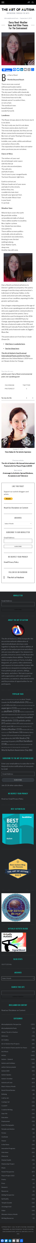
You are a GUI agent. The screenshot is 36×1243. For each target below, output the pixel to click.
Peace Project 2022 (7, 1175)
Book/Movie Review (8, 1090)
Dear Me (28, 726)
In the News (5, 1144)
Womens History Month (9, 1214)
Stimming (16, 747)
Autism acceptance (27, 711)
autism (12, 711)
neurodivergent (25, 735)
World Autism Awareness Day (16, 750)
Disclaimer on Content (17, 1010)
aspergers (9, 708)
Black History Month (8, 1086)
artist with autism (21, 705)
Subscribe (18, 780)
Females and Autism (7, 1129)
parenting (6, 741)
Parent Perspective (7, 1172)
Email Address (9, 538)
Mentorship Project (7, 1164)
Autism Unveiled (6, 1078)
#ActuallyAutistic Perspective (11, 1024)
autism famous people (8, 1067)
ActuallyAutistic (19, 702)
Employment (5, 1121)
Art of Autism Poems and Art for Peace (14, 1047)
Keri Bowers (15, 732)
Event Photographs (7, 1125)
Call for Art (5, 1098)
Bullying (4, 1094)
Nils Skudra (22, 738)
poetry (15, 741)
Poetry (3, 1179)
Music (3, 1168)
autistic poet (6, 374)
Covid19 (4, 1106)
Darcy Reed (16, 374)
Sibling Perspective (7, 1195)
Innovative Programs (8, 1148)
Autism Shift (5, 1071)
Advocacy (4, 1036)
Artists (3, 1055)
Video (3, 1210)
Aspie (19, 708)
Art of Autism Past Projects (10, 1044)
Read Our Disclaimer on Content (16, 508)
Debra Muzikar (11, 729)
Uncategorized (6, 1206)
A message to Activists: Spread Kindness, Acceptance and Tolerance (18, 473)
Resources (4, 1191)
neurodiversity (8, 738)
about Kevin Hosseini (14, 699)
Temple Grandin (6, 1203)
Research (4, 1187)
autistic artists (12, 723)
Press (3, 1183)
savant (18, 744)
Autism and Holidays (8, 1063)
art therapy (30, 705)
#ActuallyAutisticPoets (11, 18)
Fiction (3, 1133)
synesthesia (24, 747)
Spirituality (5, 1199)
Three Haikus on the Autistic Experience (18, 452)
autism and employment (9, 714)
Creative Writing (6, 1109)
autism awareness (23, 714)
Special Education (7, 747)
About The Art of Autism (9, 1032)
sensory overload (26, 744)
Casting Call (5, 1102)
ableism (4, 699)
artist (12, 705)
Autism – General (7, 1059)
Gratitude (4, 1137)
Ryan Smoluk (11, 744)
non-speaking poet (13, 377)
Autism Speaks (12, 717)
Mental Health (6, 1160)
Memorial (4, 1156)
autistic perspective (26, 723)
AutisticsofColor (6, 1082)
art (6, 705)
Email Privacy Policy (11, 562)
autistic (11, 720)
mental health (14, 735)
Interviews (4, 1152)
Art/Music (4, 1051)
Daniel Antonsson (18, 726)
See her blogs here (12, 348)
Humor (3, 1141)
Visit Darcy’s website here (15, 344)
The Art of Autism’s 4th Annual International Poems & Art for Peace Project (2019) (18, 463)
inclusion (25, 729)
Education (4, 1117)
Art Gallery (5, 1040)
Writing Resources (7, 1218)
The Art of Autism (15, 577)
